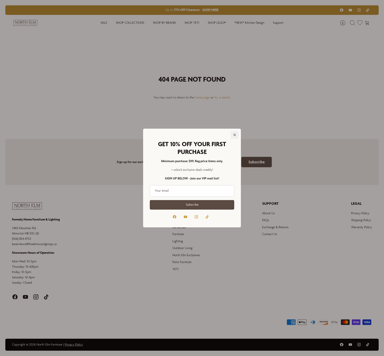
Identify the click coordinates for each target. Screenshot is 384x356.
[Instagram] (196, 217)
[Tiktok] (207, 217)
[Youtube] (185, 217)
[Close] (235, 135)
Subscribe (192, 205)
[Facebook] (174, 217)
